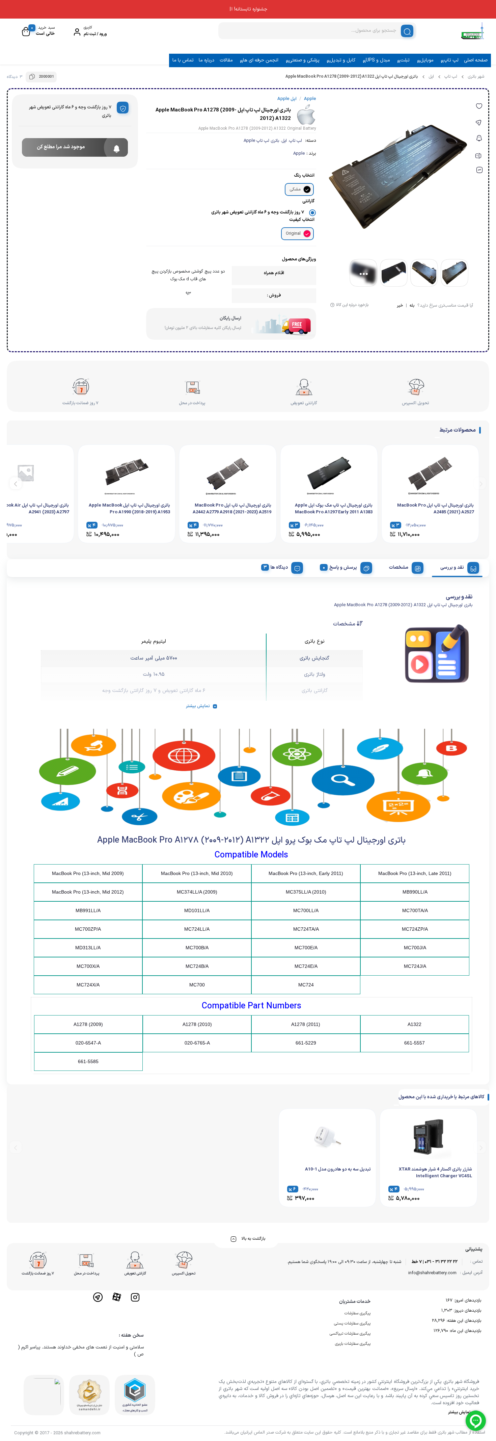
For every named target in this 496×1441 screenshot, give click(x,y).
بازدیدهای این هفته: (463, 1320)
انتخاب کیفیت (301, 220)
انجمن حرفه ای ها (260, 60)
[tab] (457, 566)
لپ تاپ (451, 60)
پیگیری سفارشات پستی (352, 1323)
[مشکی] (307, 189)
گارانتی (308, 201)
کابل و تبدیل (342, 60)
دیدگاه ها (279, 567)
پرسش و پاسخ (343, 567)
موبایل (427, 60)
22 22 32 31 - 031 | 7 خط (435, 1262)
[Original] (307, 233)
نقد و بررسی (452, 567)
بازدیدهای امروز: (466, 1300)
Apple (299, 153)
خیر (400, 306)
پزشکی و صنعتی (304, 60)
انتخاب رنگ (304, 176)
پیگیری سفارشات (357, 1313)
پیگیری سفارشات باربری (352, 1344)
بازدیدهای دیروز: (466, 1310)
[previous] (480, 483)
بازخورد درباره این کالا (352, 305)
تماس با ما (183, 60)
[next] (16, 483)
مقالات (226, 60)
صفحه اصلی (476, 60)
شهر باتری (476, 76)
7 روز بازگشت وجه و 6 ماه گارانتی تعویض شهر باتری (257, 212)
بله (412, 306)
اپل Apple (287, 99)
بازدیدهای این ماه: (464, 1331)
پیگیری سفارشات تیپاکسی (350, 1334)
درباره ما (206, 60)
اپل (431, 76)
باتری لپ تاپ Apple (261, 140)
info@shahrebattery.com (432, 1273)
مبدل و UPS (378, 60)
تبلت (405, 60)
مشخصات (398, 567)
